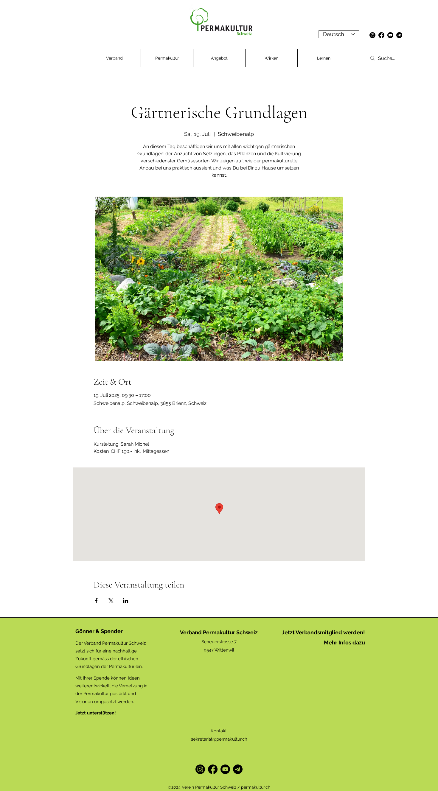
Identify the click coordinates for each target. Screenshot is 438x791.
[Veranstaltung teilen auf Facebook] (96, 600)
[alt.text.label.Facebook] (381, 35)
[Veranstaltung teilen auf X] (111, 600)
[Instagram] (372, 35)
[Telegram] (238, 769)
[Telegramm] (399, 35)
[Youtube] (390, 35)
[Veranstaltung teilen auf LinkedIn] (125, 600)
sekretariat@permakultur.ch (219, 739)
